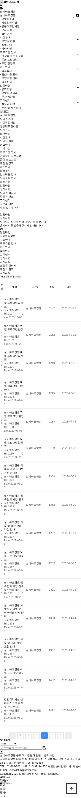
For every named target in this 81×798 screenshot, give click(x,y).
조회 (51, 286)
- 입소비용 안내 (9, 74)
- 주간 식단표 (7, 96)
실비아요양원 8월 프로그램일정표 (13, 356)
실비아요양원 (8, 115)
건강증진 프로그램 (10, 155)
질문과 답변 (7, 203)
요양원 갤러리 (8, 192)
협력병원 (5, 133)
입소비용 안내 (8, 174)
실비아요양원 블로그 (12, 755)
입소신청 (5, 181)
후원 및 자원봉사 (9, 207)
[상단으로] (71, 788)
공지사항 (5, 189)
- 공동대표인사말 (10, 26)
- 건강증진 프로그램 (11, 55)
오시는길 (5, 129)
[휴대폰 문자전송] (1, 8)
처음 (12, 735)
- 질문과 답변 (7, 104)
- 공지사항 (6, 89)
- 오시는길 (6, 30)
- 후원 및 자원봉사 (10, 107)
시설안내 (5, 137)
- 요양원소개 (7, 18)
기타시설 (5, 148)
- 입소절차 (6, 70)
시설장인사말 (8, 122)
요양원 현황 (7, 141)
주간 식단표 (7, 196)
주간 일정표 (7, 163)
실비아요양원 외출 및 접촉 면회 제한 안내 (13, 526)
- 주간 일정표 (7, 63)
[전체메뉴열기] (1, 5)
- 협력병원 (6, 33)
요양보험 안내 (8, 178)
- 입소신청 (6, 81)
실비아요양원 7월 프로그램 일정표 (14, 416)
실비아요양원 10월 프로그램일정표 (13, 303)
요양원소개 (6, 118)
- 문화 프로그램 (9, 59)
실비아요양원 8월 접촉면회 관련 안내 (14, 386)
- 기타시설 (6, 48)
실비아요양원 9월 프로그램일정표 (13, 329)
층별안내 (5, 144)
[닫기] (1, 752)
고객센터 (5, 200)
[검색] (44, 748)
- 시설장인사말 (8, 22)
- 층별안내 (6, 44)
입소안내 (5, 166)
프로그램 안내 (8, 152)
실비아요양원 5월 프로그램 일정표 (14, 556)
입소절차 (5, 170)
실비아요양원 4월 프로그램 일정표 (14, 673)
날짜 (69, 286)
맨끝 (68, 735)
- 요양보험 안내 (9, 78)
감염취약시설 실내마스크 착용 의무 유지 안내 (14, 703)
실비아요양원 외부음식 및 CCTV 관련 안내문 (13, 469)
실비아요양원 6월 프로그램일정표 (13, 443)
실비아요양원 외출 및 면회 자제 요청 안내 (13, 643)
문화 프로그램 (8, 159)
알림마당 (5, 185)
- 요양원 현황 (7, 41)
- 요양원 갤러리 (9, 92)
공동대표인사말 (9, 126)
